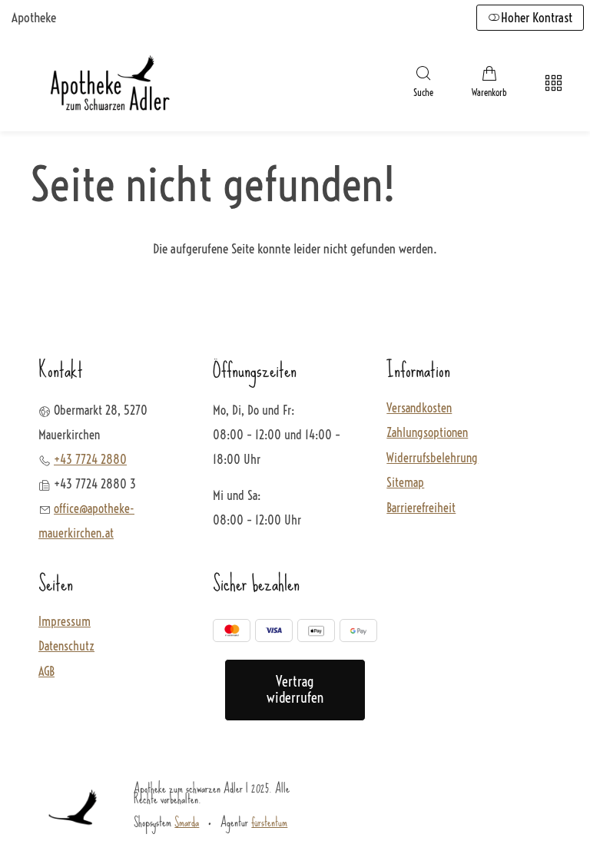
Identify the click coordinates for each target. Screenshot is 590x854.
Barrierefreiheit (421, 508)
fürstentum (269, 821)
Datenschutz (66, 647)
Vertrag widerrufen (295, 690)
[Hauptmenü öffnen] (553, 83)
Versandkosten (419, 408)
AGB (46, 672)
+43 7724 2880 (90, 459)
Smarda (186, 821)
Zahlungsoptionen (427, 433)
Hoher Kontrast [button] (536, 17)
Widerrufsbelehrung (432, 458)
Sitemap (405, 483)
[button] (423, 84)
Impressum (64, 622)
